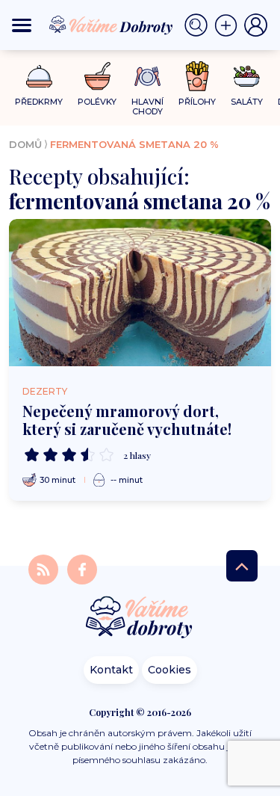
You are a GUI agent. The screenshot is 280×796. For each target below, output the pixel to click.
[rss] (44, 569)
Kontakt (111, 669)
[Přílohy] (197, 76)
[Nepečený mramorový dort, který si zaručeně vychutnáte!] (140, 292)
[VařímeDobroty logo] (110, 25)
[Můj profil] (256, 25)
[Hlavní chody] (147, 77)
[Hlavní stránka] (140, 618)
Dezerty (44, 391)
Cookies (169, 669)
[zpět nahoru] (242, 565)
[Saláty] (247, 76)
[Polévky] (97, 76)
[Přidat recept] (229, 25)
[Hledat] (199, 25)
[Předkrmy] (39, 76)
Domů (25, 144)
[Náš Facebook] (82, 569)
